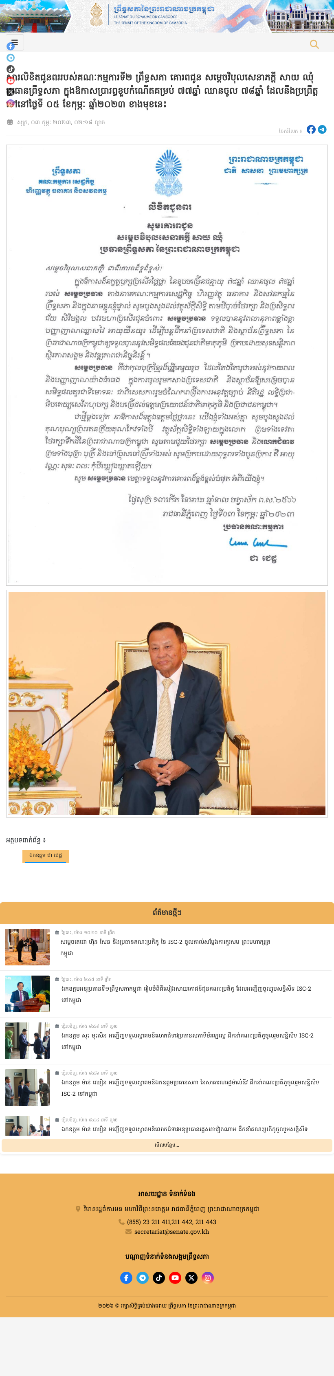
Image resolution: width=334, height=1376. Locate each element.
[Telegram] (11, 58)
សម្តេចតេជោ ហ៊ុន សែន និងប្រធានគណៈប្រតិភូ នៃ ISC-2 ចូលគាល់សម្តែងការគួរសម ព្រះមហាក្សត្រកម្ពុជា (165, 948)
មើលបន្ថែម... (167, 1145)
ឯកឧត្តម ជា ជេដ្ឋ (45, 855)
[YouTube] (11, 81)
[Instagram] (11, 103)
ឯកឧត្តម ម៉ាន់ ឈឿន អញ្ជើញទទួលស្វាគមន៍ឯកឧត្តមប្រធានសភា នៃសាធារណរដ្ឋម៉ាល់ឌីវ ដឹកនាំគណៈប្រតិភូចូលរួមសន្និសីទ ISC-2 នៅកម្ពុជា (190, 1089)
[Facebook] (11, 46)
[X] (191, 1278)
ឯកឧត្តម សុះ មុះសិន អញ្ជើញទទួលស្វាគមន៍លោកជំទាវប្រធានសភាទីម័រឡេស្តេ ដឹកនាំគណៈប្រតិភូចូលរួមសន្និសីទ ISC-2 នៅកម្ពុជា (188, 1042)
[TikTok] (11, 69)
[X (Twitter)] (11, 92)
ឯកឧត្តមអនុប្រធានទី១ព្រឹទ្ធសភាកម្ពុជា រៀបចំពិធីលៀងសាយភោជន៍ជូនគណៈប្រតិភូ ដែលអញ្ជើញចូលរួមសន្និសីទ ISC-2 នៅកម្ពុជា (186, 995)
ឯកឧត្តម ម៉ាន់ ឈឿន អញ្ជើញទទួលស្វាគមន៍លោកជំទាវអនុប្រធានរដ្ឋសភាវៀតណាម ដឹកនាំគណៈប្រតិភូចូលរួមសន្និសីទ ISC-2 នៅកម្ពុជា (185, 1135)
